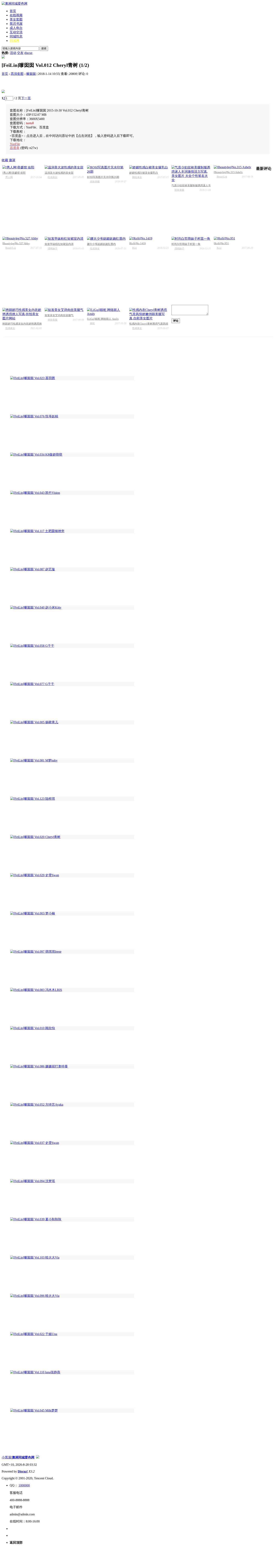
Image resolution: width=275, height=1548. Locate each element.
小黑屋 (6, 1457)
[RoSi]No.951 (221, 243)
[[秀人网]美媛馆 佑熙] (22, 167)
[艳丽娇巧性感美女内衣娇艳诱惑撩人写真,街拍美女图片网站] (22, 314)
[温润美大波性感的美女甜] (64, 167)
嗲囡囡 (31, 73)
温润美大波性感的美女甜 (59, 172)
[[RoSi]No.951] (233, 238)
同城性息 (16, 36)
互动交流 (16, 32)
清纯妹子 (52, 248)
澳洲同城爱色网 (23, 1457)
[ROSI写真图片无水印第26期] (106, 169)
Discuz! (23, 1471)
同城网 (14, 40)
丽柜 (92, 323)
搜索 (44, 48)
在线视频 (16, 15)
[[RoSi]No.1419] (149, 238)
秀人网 (9, 177)
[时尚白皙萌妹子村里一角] (191, 239)
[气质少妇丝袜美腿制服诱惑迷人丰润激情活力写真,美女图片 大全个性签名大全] (191, 173)
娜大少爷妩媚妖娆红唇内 (101, 244)
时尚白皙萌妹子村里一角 (186, 244)
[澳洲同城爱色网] (14, 3)
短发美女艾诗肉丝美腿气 (59, 315)
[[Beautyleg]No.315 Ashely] (233, 167)
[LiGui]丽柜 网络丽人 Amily (103, 318)
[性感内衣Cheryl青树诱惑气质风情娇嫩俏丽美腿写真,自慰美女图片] (149, 314)
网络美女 (137, 177)
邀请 (12, 160)
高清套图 (17, 73)
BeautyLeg (222, 176)
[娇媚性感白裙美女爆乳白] (149, 167)
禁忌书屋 (16, 23)
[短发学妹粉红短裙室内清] (64, 239)
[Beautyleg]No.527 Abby (16, 243)
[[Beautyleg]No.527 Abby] (22, 238)
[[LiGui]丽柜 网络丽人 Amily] (106, 312)
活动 (13, 53)
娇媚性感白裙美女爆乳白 (143, 172)
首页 (13, 11)
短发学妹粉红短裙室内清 (59, 244)
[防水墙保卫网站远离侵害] (37, 1457)
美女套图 (16, 19)
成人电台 (16, 28)
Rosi (134, 248)
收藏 (5, 160)
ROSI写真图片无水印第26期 (103, 177)
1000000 (24, 1485)
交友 (20, 53)
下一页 (26, 98)
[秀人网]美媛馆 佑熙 (14, 172)
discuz (28, 53)
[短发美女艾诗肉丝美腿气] (64, 310)
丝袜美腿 (95, 181)
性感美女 (52, 177)
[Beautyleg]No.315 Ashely (228, 172)
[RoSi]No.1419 (137, 243)
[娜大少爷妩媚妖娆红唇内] (106, 239)
